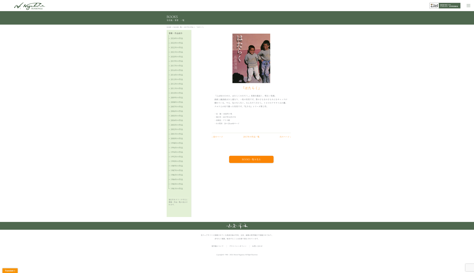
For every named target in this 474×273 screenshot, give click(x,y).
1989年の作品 (177, 166)
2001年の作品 (177, 134)
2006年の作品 (177, 111)
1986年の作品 (177, 175)
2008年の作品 (177, 102)
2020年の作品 (177, 57)
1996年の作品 (177, 148)
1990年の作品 (177, 161)
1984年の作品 (177, 179)
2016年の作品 (177, 70)
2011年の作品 (177, 88)
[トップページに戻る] (237, 228)
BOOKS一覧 (178, 27)
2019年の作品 (177, 61)
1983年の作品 (177, 184)
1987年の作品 (177, 170)
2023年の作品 (177, 43)
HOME (169, 27)
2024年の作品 (177, 38)
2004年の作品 (177, 120)
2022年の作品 (177, 47)
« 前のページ (217, 137)
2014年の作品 (177, 75)
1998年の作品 (177, 143)
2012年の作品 (177, 84)
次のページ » (285, 137)
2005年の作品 (177, 116)
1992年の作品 (177, 157)
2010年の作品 (177, 93)
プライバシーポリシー (238, 246)
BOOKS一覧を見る (251, 159)
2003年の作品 (177, 125)
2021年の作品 (177, 52)
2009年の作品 (177, 98)
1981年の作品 (177, 189)
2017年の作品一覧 (251, 137)
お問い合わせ (257, 246)
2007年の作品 (177, 107)
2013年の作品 (177, 79)
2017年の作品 (188, 27)
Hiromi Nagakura (239, 254)
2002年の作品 (177, 129)
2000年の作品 (177, 138)
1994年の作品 (177, 152)
